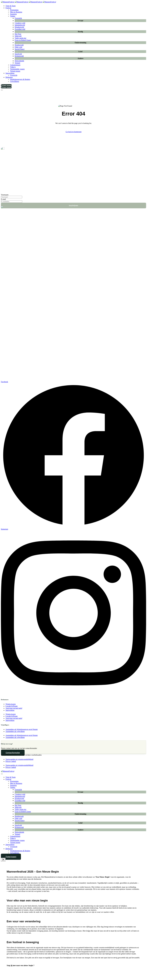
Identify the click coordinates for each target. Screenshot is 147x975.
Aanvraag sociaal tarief (14, 708)
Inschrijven (73, 205)
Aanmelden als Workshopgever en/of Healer (22, 729)
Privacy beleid (11, 761)
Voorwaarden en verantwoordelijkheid (19, 759)
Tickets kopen (11, 704)
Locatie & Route (12, 706)
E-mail (3, 199)
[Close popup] (3, 860)
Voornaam (4, 195)
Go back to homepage (74, 132)
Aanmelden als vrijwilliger (15, 731)
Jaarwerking (10, 710)
